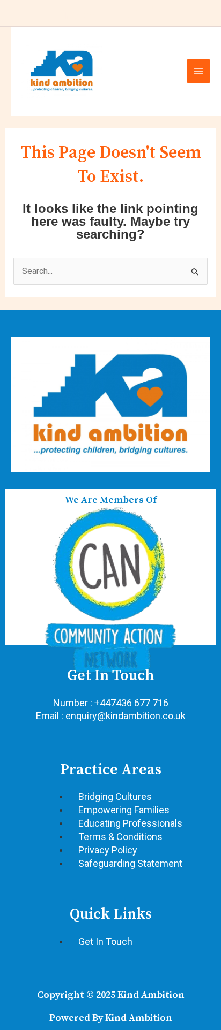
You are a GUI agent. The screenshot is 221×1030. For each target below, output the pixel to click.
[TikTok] (152, 13)
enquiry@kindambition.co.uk (125, 715)
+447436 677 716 (131, 702)
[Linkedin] (68, 13)
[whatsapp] (89, 13)
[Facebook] (110, 13)
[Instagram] (131, 13)
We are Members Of (111, 500)
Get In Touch (110, 675)
